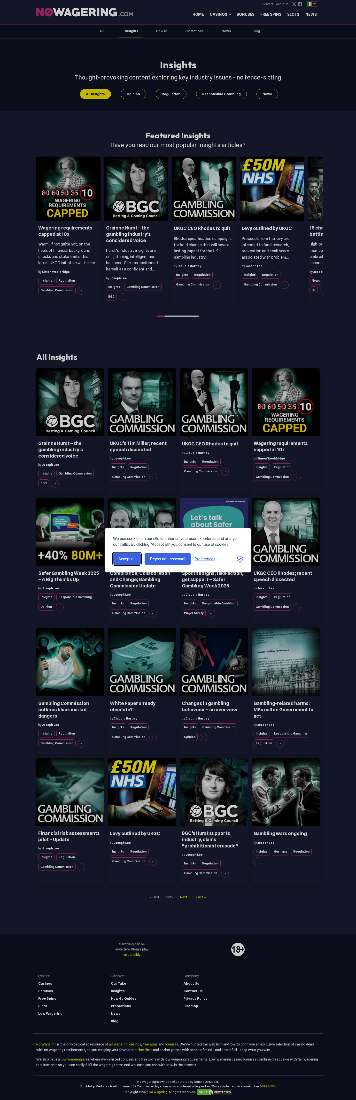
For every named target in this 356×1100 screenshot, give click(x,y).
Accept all (126, 559)
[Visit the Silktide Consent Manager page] (240, 559)
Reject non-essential (167, 559)
